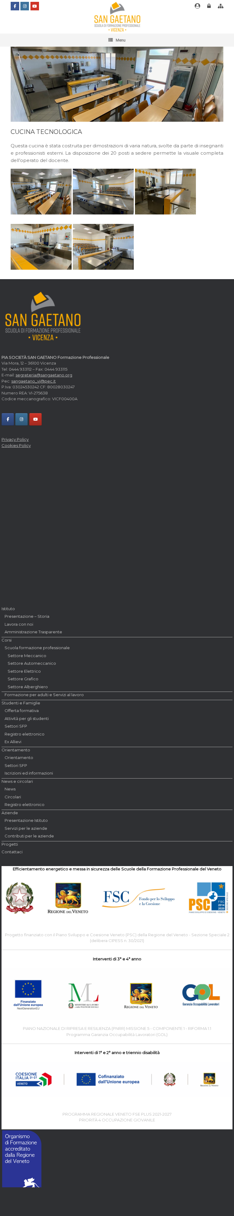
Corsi (7, 640)
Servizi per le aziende (26, 828)
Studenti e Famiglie (21, 702)
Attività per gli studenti (27, 718)
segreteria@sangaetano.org (44, 374)
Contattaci (12, 851)
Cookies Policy (16, 445)
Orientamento (16, 749)
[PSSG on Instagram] (24, 6)
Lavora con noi (19, 624)
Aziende (10, 812)
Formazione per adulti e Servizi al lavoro (44, 694)
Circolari (13, 796)
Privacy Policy (15, 439)
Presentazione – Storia (27, 616)
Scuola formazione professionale (37, 647)
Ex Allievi (13, 741)
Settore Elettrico (24, 671)
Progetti (10, 844)
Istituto (8, 608)
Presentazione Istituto (26, 820)
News (10, 788)
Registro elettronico (24, 734)
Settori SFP (16, 726)
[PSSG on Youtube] (34, 6)
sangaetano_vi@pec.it (33, 381)
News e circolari (17, 781)
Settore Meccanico (27, 655)
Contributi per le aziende (29, 835)
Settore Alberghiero (28, 686)
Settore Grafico (23, 678)
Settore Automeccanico (32, 663)
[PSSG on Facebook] (15, 6)
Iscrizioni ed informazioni (29, 773)
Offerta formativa (22, 710)
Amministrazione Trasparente (33, 631)
